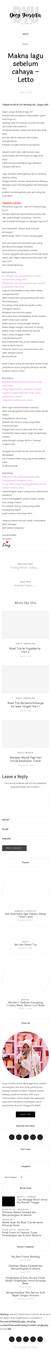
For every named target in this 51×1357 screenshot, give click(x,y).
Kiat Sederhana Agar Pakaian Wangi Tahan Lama (25, 915)
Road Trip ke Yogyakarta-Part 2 (25, 650)
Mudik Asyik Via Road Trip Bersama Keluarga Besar (22, 1224)
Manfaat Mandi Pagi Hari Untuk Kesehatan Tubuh (26, 759)
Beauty (26, 1000)
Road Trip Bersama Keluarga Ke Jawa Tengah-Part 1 (25, 705)
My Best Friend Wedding (25, 1256)
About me (25, 1114)
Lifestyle (31, 911)
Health (29, 753)
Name (5, 819)
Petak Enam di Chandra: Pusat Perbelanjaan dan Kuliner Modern (21, 1234)
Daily (25, 44)
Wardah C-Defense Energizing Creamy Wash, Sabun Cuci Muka (25, 1004)
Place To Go (8, 1209)
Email (5, 829)
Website (6, 838)
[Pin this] (24, 547)
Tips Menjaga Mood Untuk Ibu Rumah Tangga (32, 1201)
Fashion (19, 911)
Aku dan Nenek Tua (25, 944)
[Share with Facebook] (16, 547)
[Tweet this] (20, 547)
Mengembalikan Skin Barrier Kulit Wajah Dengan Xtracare (25, 1294)
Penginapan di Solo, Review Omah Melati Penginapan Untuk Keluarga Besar (25, 1280)
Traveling (29, 643)
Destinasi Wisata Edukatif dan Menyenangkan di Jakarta (19, 1214)
